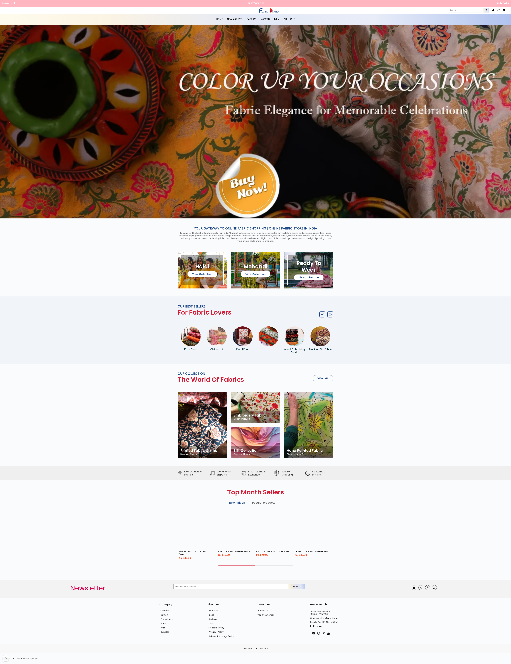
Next (502, 121)
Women (265, 19)
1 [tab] (237, 565)
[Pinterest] (427, 587)
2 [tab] (274, 565)
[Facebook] (414, 587)
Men (276, 19)
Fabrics (251, 19)
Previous (9, 121)
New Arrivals (237, 503)
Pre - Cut (289, 19)
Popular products (263, 503)
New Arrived (234, 19)
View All (323, 378)
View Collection (202, 274)
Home (219, 19)
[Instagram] (420, 587)
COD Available (256, 3)
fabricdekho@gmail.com (325, 618)
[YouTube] (434, 587)
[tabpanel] (197, 536)
